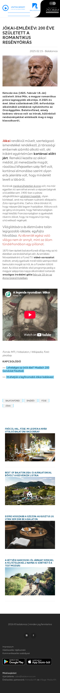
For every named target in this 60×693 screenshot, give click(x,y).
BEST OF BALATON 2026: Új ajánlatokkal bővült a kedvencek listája (28, 474)
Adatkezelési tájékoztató (14, 650)
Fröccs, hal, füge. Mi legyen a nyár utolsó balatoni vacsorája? (26, 430)
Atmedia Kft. (31, 679)
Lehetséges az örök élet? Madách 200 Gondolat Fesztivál (25, 369)
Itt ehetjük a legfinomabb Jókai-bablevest (29, 377)
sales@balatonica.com (25, 676)
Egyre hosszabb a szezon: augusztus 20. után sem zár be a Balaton (29, 518)
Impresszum (8, 646)
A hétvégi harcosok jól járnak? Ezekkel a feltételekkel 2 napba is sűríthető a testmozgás (29, 563)
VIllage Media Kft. (48, 679)
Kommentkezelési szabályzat (16, 653)
